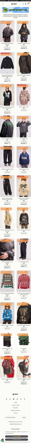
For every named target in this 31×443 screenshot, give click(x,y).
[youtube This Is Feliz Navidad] (13, 399)
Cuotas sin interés (15, 405)
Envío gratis (15, 407)
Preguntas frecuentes (15, 410)
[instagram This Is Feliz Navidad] (6, 399)
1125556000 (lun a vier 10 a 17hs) (15, 421)
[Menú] (3, 4)
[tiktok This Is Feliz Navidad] (17, 399)
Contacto (16, 413)
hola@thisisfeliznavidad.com (15, 424)
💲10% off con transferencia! (15, 0)
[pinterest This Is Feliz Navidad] (24, 399)
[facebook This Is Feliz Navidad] (10, 399)
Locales (15, 402)
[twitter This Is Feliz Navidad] (20, 399)
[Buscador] (23, 4)
